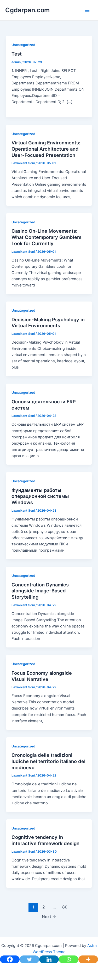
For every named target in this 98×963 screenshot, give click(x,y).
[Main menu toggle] (87, 10)
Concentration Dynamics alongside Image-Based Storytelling (40, 591)
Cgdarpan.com (27, 10)
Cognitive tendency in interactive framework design (45, 840)
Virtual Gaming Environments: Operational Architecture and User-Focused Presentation (45, 149)
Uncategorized (23, 45)
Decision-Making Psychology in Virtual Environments (48, 323)
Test (16, 54)
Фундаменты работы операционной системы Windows (40, 496)
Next (49, 916)
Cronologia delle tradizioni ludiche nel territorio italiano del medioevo (48, 761)
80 (64, 907)
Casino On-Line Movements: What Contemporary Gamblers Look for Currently (46, 237)
